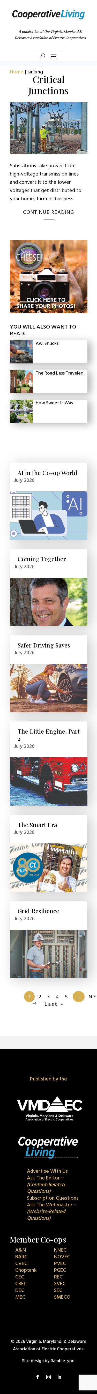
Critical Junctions (48, 84)
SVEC (60, 1284)
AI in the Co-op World (47, 473)
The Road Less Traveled (60, 373)
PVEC (60, 1264)
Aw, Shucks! (47, 343)
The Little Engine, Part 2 (49, 734)
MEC (20, 1297)
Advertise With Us (47, 1171)
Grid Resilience (38, 911)
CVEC (21, 1264)
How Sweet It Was (54, 403)
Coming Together (42, 559)
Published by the (48, 1079)
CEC (19, 1277)
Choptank (26, 1270)
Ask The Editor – (46, 1185)
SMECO (62, 1297)
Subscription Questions (53, 1198)
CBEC (21, 1284)
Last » (54, 1004)
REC (58, 1277)
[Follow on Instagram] (48, 1377)
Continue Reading (48, 212)
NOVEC (62, 1257)
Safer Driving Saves (44, 645)
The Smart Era (37, 825)
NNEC (60, 1250)
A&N (20, 1250)
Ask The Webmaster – (52, 1212)
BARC (21, 1257)
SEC (58, 1290)
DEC (19, 1290)
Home (16, 72)
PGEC (60, 1270)
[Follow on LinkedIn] (59, 1377)
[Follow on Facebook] (37, 1377)
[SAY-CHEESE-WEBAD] (48, 312)
